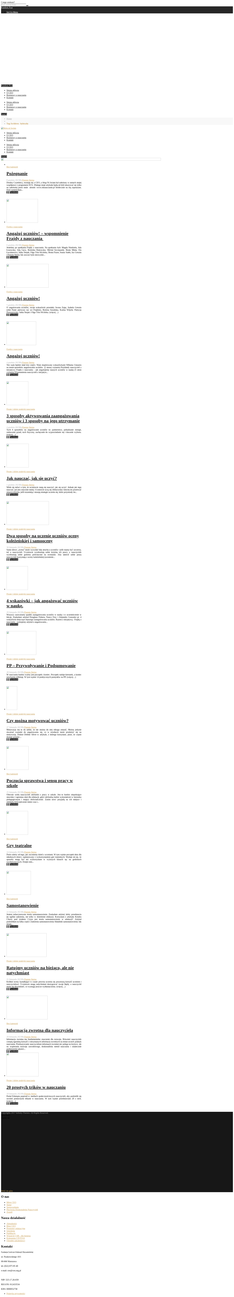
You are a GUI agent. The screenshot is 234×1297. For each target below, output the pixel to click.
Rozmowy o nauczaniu (16, 95)
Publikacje (10, 1233)
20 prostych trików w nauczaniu (36, 1087)
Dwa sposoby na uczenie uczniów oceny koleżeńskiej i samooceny (42, 538)
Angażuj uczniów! (23, 298)
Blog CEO (11, 1226)
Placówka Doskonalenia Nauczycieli (22, 1210)
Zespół (9, 1212)
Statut (8, 1205)
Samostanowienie (22, 905)
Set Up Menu (12, 12)
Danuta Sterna (28, 180)
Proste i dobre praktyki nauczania (20, 409)
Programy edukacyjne (15, 1228)
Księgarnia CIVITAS (15, 1238)
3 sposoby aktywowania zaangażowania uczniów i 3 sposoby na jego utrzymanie (43, 418)
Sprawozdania (12, 1207)
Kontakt (9, 97)
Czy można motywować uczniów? (37, 720)
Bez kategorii (12, 167)
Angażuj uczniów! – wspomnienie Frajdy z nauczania (37, 236)
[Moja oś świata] (8, 128)
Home (9, 119)
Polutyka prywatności (15, 1293)
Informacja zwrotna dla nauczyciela (39, 1030)
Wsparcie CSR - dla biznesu (18, 1236)
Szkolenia (10, 1231)
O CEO (9, 93)
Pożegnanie (16, 173)
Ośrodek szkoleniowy (15, 1241)
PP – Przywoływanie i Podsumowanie (41, 665)
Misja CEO (11, 1202)
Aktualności (11, 1223)
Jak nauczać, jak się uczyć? (31, 478)
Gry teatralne (19, 845)
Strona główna (12, 90)
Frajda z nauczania (14, 227)
